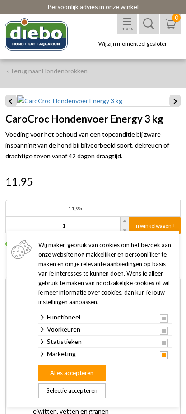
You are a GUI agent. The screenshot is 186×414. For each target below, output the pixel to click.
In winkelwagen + (155, 225)
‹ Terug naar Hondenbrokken (47, 71)
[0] (170, 28)
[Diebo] (44, 34)
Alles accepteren (71, 372)
